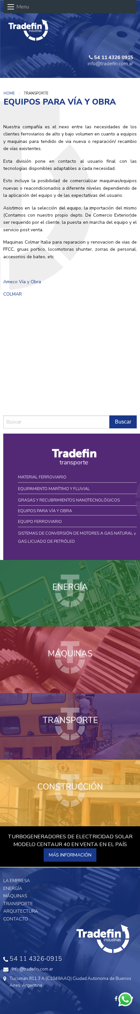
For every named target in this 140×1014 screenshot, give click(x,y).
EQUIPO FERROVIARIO (40, 522)
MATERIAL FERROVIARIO (42, 477)
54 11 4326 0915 (113, 58)
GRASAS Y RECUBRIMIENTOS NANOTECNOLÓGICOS (69, 500)
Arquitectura (20, 911)
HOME (9, 93)
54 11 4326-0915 (36, 959)
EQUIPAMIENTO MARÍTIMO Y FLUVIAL (54, 489)
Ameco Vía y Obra (22, 282)
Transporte (18, 904)
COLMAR (12, 294)
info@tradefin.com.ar (110, 63)
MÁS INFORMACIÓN (70, 855)
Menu (23, 6)
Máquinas (15, 896)
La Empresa (16, 881)
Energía (12, 888)
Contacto (15, 919)
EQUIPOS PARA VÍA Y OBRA (45, 511)
